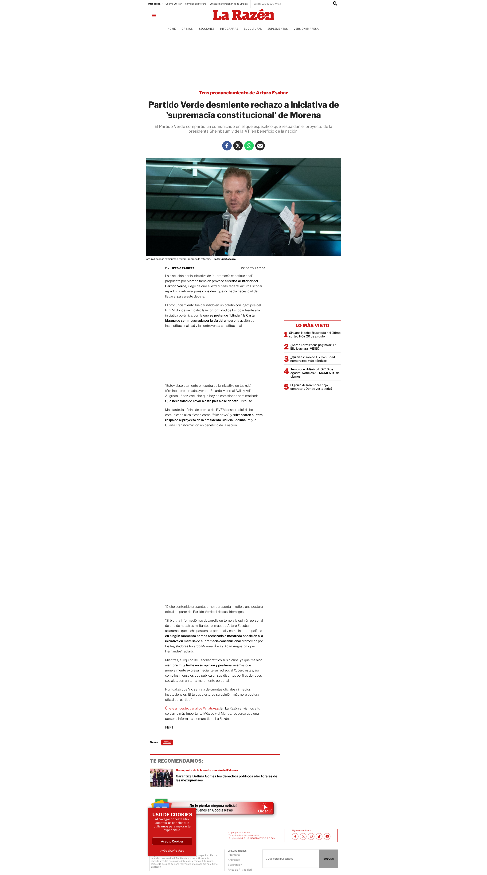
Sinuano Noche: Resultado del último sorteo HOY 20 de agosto (315, 334)
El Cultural (253, 28)
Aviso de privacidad (172, 850)
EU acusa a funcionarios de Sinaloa (229, 3)
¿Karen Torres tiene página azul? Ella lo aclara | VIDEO (313, 346)
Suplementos (277, 28)
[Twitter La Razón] (238, 145)
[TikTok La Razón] (319, 836)
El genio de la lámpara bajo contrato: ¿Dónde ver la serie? (311, 387)
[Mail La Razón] (260, 145)
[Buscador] (335, 4)
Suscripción (235, 864)
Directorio (234, 854)
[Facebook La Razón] (227, 145)
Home (172, 28)
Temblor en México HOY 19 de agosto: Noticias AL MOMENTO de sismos (315, 373)
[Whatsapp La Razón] (249, 145)
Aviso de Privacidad (240, 869)
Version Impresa (306, 28)
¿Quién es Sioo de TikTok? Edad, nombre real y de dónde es (313, 359)
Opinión (187, 28)
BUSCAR (328, 858)
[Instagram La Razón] (311, 836)
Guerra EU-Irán (174, 3)
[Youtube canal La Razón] (327, 836)
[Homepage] (243, 15)
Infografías (229, 28)
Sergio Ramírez (182, 268)
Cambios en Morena (196, 3)
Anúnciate (234, 859)
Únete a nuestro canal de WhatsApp (192, 708)
